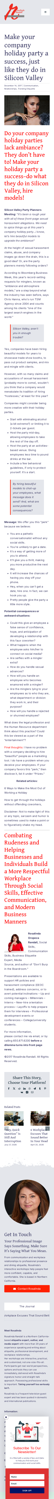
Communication (31, 85)
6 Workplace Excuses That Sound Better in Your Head (39, 1135)
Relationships (10, 89)
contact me (21, 1036)
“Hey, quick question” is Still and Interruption (12, 1135)
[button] (6, 1128)
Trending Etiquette (26, 89)
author (24, 964)
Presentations (13, 976)
